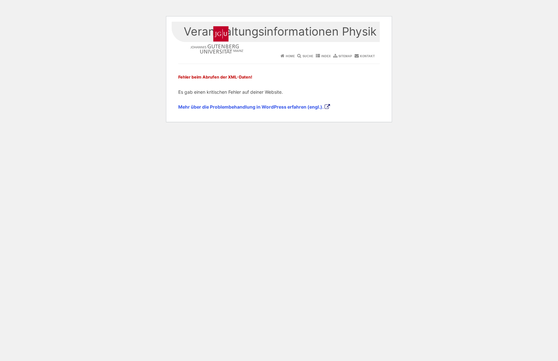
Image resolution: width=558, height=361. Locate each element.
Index (326, 56)
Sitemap (345, 56)
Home (290, 56)
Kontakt (367, 56)
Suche (308, 56)
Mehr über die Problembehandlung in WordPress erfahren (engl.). (251, 107)
